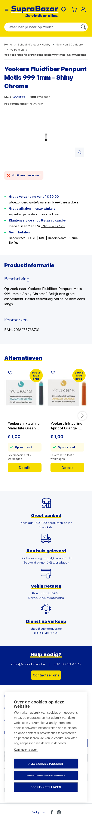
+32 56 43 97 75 (53, 226)
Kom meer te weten (26, 749)
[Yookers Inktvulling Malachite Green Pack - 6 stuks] (24, 392)
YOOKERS (18, 97)
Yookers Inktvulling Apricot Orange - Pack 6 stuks (66, 425)
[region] (46, 136)
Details (25, 468)
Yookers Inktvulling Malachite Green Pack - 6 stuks (24, 425)
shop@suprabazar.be (49, 220)
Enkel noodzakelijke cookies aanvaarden (46, 775)
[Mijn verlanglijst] (64, 9)
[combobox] (41, 27)
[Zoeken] (83, 27)
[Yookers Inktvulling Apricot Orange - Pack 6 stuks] (67, 392)
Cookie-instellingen (46, 787)
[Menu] (7, 9)
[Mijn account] (84, 9)
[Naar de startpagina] (35, 11)
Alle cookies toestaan (45, 763)
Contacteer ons (46, 675)
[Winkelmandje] (74, 9)
